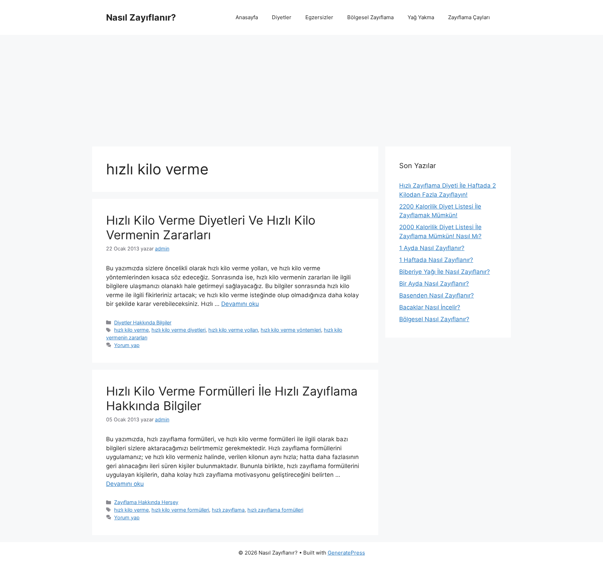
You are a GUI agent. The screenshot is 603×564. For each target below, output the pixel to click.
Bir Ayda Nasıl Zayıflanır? (434, 283)
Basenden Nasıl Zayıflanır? (436, 295)
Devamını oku (240, 303)
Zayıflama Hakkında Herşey (146, 502)
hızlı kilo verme (131, 330)
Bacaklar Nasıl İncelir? (429, 307)
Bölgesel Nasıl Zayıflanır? (434, 319)
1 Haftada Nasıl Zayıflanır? (436, 259)
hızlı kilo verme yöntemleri (291, 330)
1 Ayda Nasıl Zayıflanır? (431, 248)
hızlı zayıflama (228, 510)
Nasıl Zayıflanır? (141, 17)
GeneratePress (346, 552)
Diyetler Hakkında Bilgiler (142, 322)
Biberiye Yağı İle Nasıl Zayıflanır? (444, 271)
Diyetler (281, 17)
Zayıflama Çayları (469, 17)
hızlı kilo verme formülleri (180, 510)
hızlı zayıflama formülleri (275, 510)
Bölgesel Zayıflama (370, 17)
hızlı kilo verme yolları (233, 330)
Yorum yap (127, 345)
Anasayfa (247, 17)
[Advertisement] (301, 87)
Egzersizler (319, 17)
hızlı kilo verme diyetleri (178, 330)
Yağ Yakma (421, 17)
